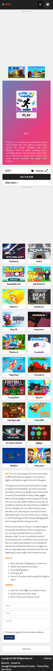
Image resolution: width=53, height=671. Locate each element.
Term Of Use (6, 669)
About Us (5, 663)
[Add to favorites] (32, 170)
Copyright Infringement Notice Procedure (18, 666)
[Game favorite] (48, 4)
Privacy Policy (43, 666)
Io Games (48, 658)
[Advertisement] (26, 38)
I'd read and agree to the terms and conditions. (25, 632)
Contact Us (15, 663)
